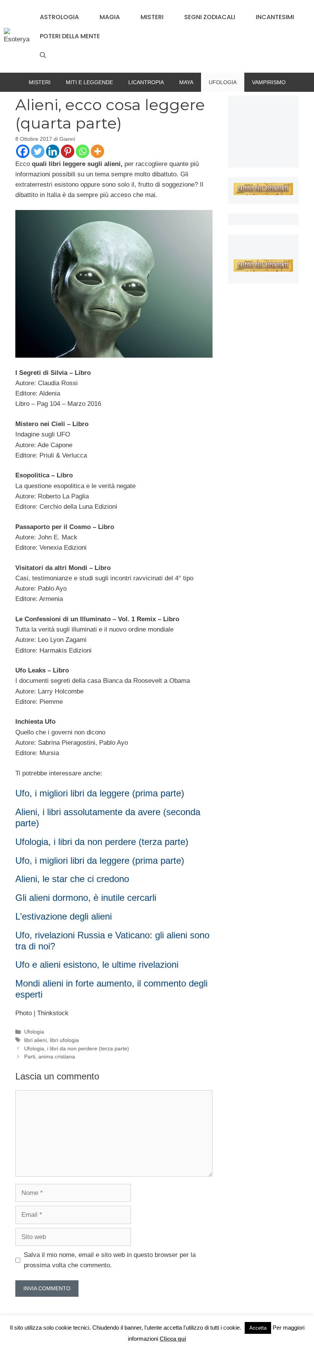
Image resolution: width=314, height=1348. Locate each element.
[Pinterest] (67, 151)
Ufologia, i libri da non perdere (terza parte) (101, 842)
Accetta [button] (258, 1328)
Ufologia (223, 82)
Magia (110, 17)
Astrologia (59, 17)
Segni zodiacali (209, 17)
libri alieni (35, 1040)
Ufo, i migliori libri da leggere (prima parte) (99, 793)
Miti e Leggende (89, 82)
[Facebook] (22, 151)
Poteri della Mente (70, 36)
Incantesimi (275, 17)
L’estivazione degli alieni (63, 916)
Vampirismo (269, 82)
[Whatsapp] (82, 151)
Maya (186, 82)
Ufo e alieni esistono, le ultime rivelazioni (96, 964)
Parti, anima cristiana (49, 1056)
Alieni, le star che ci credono (72, 879)
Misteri (152, 17)
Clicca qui (173, 1338)
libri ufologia (64, 1040)
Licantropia (146, 82)
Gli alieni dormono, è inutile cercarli (85, 897)
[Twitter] (37, 151)
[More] (97, 151)
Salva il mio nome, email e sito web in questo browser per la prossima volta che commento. (110, 1260)
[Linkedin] (52, 151)
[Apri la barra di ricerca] (42, 55)
